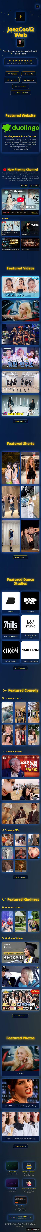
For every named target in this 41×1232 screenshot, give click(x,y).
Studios (13, 80)
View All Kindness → (20, 1016)
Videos (14, 74)
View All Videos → (20, 421)
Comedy (30, 80)
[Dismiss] (39, 1230)
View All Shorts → (20, 557)
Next (25, 185)
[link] (12, 1185)
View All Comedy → (20, 877)
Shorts (30, 74)
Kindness (22, 86)
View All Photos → (20, 1146)
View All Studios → (20, 668)
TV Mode (35, 185)
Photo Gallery (22, 93)
